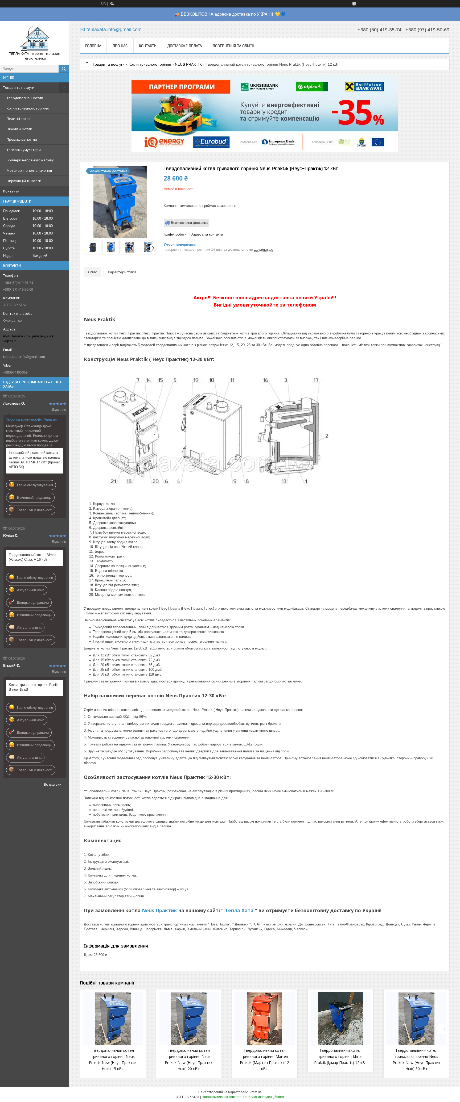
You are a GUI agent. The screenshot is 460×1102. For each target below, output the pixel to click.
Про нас (120, 46)
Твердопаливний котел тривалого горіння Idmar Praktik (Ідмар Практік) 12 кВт (340, 1056)
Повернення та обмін (233, 46)
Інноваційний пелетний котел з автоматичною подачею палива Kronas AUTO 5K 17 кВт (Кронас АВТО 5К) (34, 460)
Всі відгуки (52, 784)
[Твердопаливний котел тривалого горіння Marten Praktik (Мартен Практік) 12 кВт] (265, 1018)
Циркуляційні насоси (24, 180)
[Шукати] (64, 69)
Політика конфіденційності (263, 1097)
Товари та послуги (18, 87)
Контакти (11, 191)
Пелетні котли (19, 118)
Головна (93, 46)
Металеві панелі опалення (29, 170)
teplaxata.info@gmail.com (24, 356)
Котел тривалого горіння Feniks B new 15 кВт (34, 687)
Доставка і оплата (184, 46)
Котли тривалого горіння (28, 108)
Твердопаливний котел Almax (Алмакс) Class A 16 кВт (32, 557)
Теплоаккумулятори (24, 149)
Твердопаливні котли (25, 97)
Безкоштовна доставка (189, 223)
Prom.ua (255, 1092)
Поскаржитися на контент (221, 1097)
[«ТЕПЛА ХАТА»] (34, 38)
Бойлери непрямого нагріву (30, 160)
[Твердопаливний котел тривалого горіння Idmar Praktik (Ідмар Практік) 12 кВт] (340, 1018)
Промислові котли (22, 139)
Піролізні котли (19, 129)
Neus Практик (159, 910)
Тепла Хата (240, 910)
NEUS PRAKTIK (188, 64)
